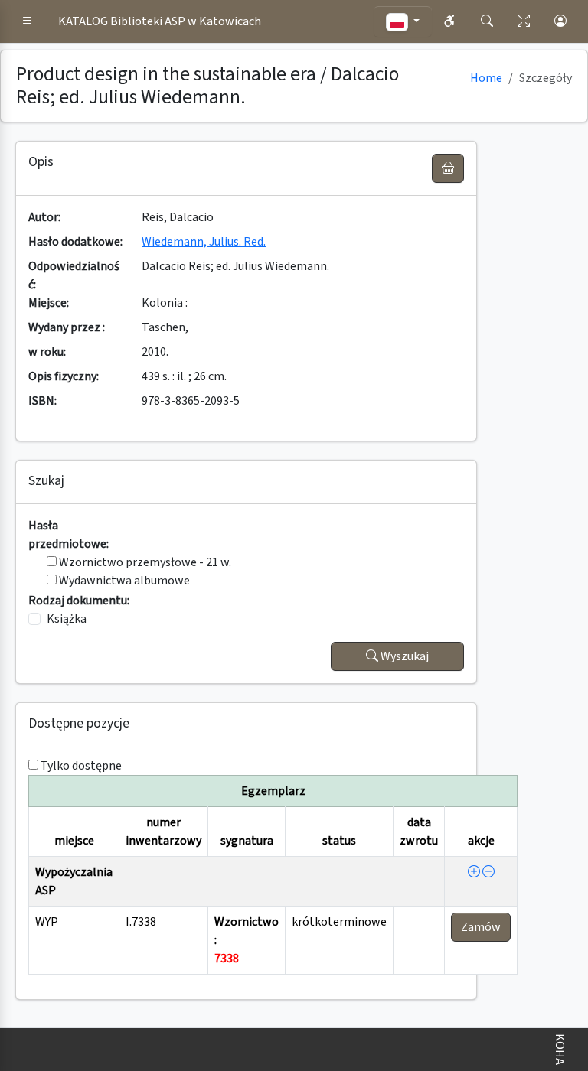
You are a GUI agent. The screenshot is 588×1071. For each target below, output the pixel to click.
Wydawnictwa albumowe (123, 580)
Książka (67, 618)
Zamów (481, 927)
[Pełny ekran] (523, 21)
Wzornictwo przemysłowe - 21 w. (144, 562)
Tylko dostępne (81, 765)
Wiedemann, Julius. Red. (204, 241)
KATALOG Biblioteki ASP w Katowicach (159, 21)
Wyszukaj (403, 656)
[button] (27, 21)
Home (486, 78)
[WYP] (474, 872)
